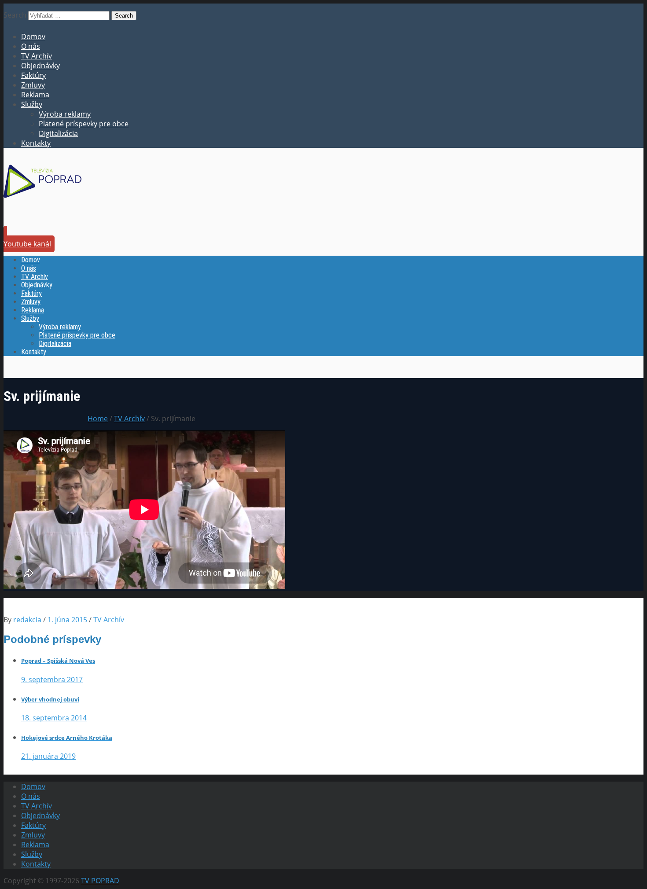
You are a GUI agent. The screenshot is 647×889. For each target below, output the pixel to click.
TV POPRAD (100, 880)
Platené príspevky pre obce (84, 124)
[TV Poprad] (42, 200)
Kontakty (36, 143)
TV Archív (36, 56)
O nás (30, 46)
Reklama (35, 94)
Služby (31, 104)
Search (15, 15)
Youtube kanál (27, 244)
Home (98, 418)
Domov (33, 36)
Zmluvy (33, 85)
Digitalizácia (58, 133)
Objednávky (40, 65)
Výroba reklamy (65, 114)
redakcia (27, 620)
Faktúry (33, 75)
